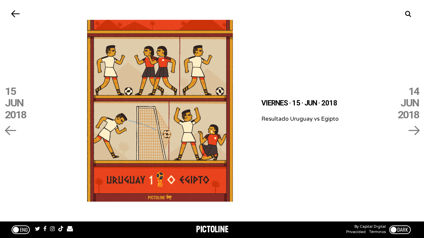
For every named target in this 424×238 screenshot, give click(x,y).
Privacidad (356, 232)
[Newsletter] (70, 229)
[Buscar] (408, 14)
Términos (377, 232)
